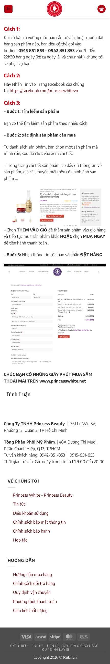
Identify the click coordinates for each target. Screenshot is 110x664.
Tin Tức (37, 646)
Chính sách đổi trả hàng (34, 583)
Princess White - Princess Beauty (42, 495)
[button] (8, 9)
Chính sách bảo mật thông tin (39, 522)
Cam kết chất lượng (30, 610)
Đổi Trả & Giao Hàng (80, 646)
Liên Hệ (53, 646)
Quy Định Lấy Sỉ (55, 649)
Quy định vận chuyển (32, 592)
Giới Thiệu (18, 646)
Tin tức (19, 504)
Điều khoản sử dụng (31, 513)
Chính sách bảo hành (31, 531)
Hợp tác (20, 540)
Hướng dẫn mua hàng (32, 574)
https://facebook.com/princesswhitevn (44, 90)
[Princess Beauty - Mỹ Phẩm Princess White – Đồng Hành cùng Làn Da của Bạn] (54, 9)
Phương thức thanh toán (35, 601)
